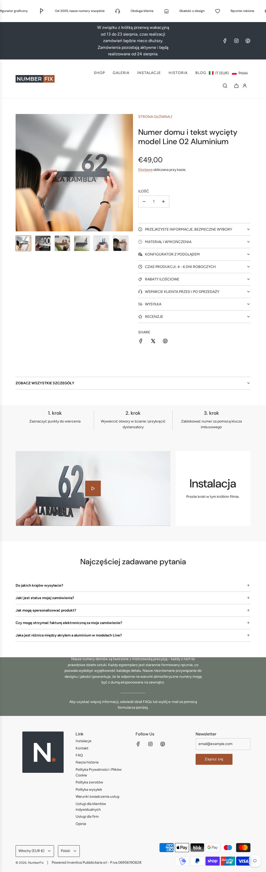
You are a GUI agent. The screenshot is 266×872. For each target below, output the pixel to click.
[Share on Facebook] (141, 341)
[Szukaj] (225, 85)
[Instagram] (236, 40)
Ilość (143, 191)
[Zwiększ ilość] (163, 201)
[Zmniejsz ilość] (144, 201)
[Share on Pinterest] (165, 341)
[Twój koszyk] (236, 85)
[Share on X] (153, 341)
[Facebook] (225, 40)
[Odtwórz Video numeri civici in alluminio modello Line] (93, 488)
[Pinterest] (248, 40)
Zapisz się (214, 759)
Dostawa (145, 169)
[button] (228, 73)
